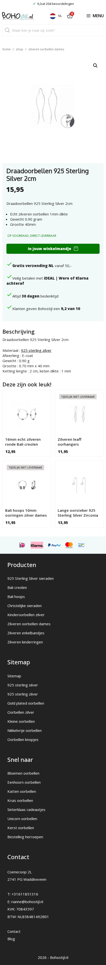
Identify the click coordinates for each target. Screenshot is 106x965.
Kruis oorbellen (20, 800)
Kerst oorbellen (20, 827)
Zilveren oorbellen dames (46, 49)
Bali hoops (16, 596)
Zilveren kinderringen (25, 641)
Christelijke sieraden (24, 605)
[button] (95, 65)
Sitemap (14, 675)
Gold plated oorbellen (25, 703)
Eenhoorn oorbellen (24, 782)
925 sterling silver (22, 684)
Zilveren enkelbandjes (25, 632)
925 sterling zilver (36, 350)
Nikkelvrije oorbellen (24, 730)
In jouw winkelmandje (49, 248)
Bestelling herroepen (25, 836)
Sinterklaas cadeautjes (26, 809)
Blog (11, 938)
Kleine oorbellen (21, 721)
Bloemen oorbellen (23, 773)
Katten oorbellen (21, 791)
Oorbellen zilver (20, 712)
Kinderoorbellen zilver (26, 614)
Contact (13, 931)
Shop (19, 49)
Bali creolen (17, 587)
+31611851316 (25, 894)
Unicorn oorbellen (22, 818)
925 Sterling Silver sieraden (30, 578)
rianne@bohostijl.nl (27, 901)
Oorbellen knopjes (22, 739)
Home (6, 49)
